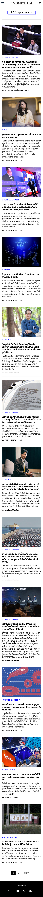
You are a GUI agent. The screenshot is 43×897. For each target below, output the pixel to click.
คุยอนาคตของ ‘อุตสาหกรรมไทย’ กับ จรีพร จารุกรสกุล (21, 135)
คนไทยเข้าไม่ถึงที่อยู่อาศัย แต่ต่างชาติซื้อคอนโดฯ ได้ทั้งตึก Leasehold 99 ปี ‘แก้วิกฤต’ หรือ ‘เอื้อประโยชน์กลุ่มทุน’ (20, 487)
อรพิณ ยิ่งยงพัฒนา (11, 797)
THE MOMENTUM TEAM (13, 160)
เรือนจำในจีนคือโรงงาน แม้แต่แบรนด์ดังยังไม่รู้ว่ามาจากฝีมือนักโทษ (20, 843)
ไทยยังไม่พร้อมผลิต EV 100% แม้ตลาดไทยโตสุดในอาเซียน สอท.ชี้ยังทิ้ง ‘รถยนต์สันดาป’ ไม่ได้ (21, 627)
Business (6, 270)
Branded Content (11, 700)
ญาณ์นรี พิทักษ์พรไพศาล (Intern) (17, 90)
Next (27, 873)
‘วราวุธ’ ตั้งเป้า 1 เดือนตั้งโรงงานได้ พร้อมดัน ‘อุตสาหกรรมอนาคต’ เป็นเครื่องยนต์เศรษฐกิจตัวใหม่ (19, 207)
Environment (8, 770)
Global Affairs (9, 837)
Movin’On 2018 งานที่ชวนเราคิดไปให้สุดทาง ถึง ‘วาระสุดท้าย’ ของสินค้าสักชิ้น (21, 777)
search (40, 3)
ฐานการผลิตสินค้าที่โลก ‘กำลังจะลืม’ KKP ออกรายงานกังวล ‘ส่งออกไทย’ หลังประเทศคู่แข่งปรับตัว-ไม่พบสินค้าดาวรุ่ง (20, 558)
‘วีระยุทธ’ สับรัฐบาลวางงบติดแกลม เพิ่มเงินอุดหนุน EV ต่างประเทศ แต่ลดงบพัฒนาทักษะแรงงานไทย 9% (21, 64)
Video (4, 130)
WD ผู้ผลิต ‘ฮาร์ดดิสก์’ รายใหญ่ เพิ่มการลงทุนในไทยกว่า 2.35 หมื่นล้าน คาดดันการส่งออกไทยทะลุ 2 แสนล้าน (21, 419)
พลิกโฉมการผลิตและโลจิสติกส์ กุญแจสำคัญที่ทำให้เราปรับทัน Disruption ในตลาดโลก (21, 707)
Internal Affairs (10, 57)
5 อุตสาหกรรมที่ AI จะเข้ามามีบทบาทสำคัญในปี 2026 (20, 275)
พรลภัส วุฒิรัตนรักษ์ (12, 373)
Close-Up (6, 340)
